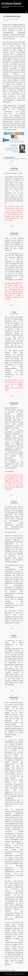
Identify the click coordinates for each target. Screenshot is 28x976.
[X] (12, 136)
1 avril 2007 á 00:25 (14, 637)
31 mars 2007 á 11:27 (14, 503)
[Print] (17, 133)
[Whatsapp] (8, 133)
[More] (15, 136)
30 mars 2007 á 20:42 (14, 170)
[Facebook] (22, 133)
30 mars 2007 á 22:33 (14, 313)
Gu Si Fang (14, 168)
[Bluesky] (5, 133)
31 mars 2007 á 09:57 (14, 404)
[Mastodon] (11, 133)
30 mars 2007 (8, 19)
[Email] (20, 133)
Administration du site (18, 974)
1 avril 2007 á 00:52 (14, 699)
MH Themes (9, 974)
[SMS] (14, 133)
